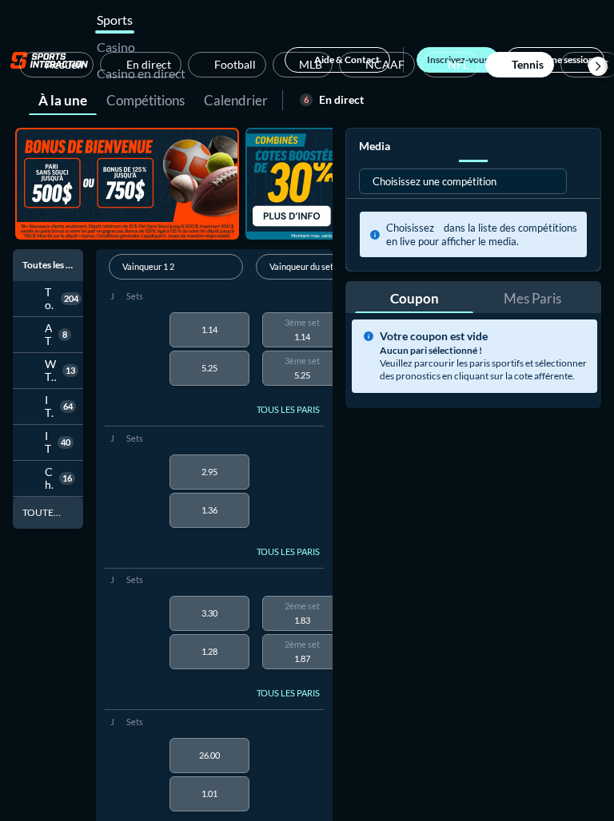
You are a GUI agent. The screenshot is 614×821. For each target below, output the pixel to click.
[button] (598, 66)
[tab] (63, 99)
